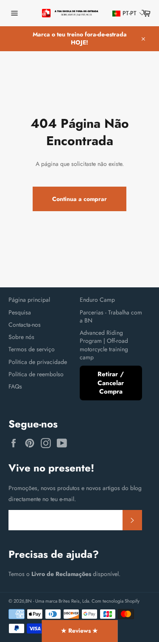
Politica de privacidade (37, 362)
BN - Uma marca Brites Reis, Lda (57, 601)
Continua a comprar (79, 199)
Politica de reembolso (36, 374)
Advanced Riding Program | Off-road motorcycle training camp (104, 344)
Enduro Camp (97, 299)
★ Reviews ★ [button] (79, 630)
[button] (124, 13)
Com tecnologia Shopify (115, 601)
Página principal (29, 299)
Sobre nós (21, 337)
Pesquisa (19, 312)
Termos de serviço (31, 349)
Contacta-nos (24, 324)
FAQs (15, 386)
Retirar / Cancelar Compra (111, 382)
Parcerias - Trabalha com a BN (111, 316)
